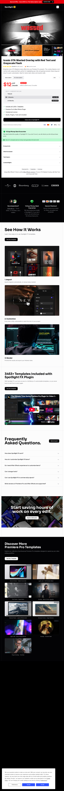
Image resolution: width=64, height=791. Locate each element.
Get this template (11, 239)
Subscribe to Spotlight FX (32, 119)
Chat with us (10, 208)
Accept (42, 784)
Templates (33, 169)
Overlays (40, 169)
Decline (28, 784)
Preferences (15, 784)
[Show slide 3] (52, 50)
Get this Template (11, 558)
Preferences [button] (43, 780)
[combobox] (57, 77)
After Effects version (29, 172)
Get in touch (54, 441)
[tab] (8, 77)
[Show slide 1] (11, 50)
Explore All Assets (32, 517)
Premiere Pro (25, 169)
